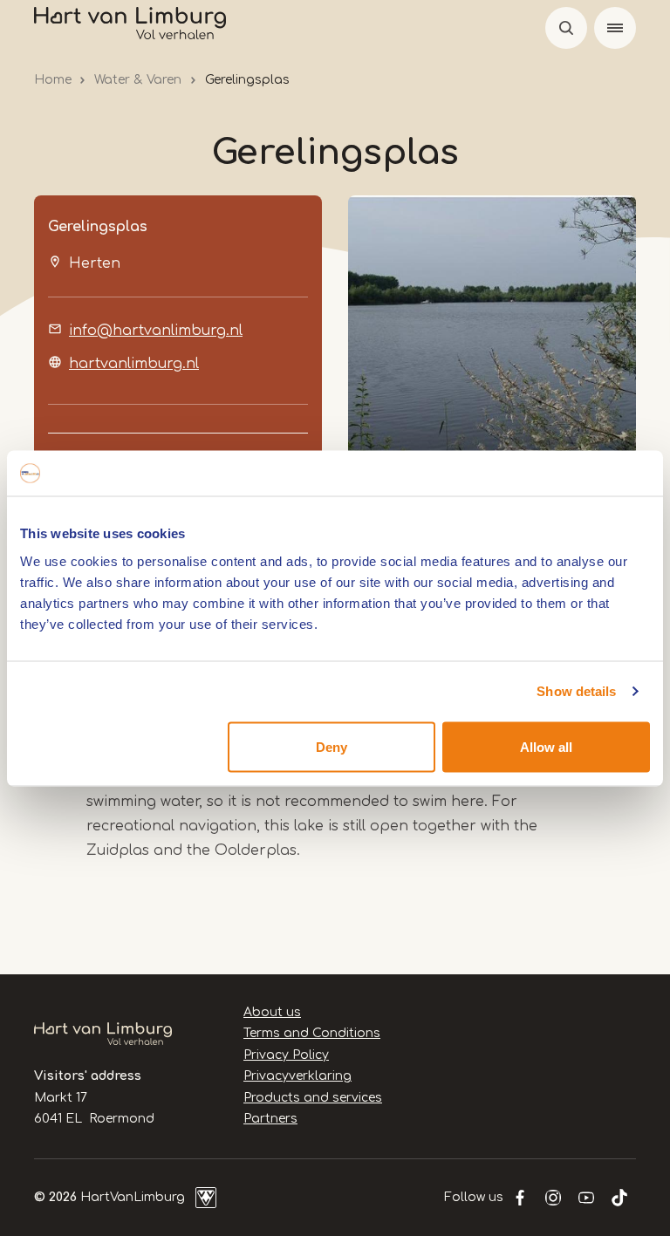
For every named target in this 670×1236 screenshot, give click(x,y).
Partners (270, 1118)
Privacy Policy (286, 1055)
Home (53, 79)
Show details (576, 691)
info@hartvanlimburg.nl (156, 330)
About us (272, 1012)
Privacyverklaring (297, 1075)
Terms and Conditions (311, 1033)
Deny (331, 746)
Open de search (566, 28)
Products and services (312, 1097)
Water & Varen (137, 79)
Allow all (546, 746)
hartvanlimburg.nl (134, 364)
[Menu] (615, 28)
